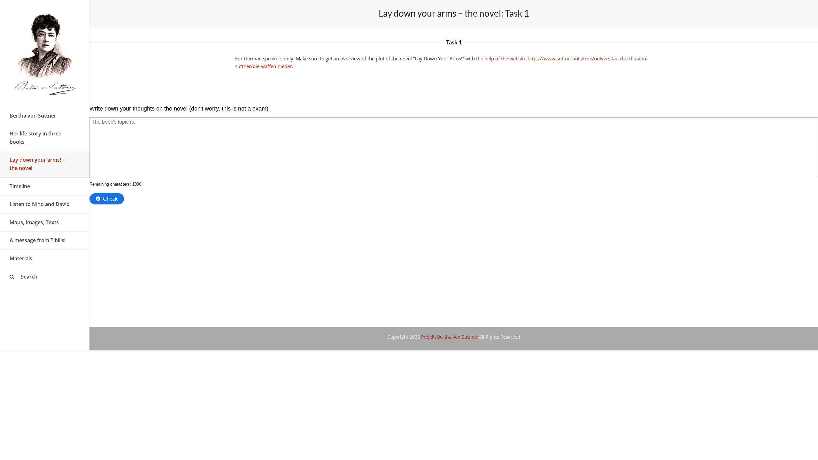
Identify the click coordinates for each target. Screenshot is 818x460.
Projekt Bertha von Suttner (449, 337)
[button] (44, 277)
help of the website (505, 58)
